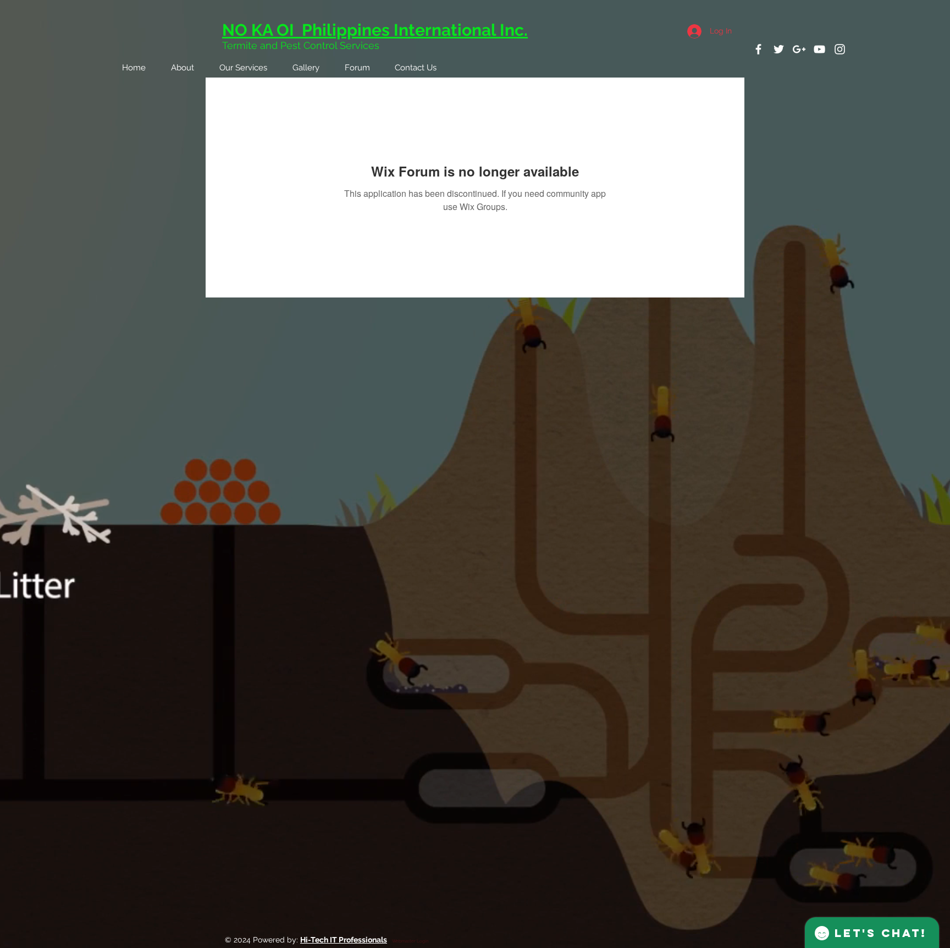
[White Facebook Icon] (758, 49)
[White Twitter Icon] (779, 49)
